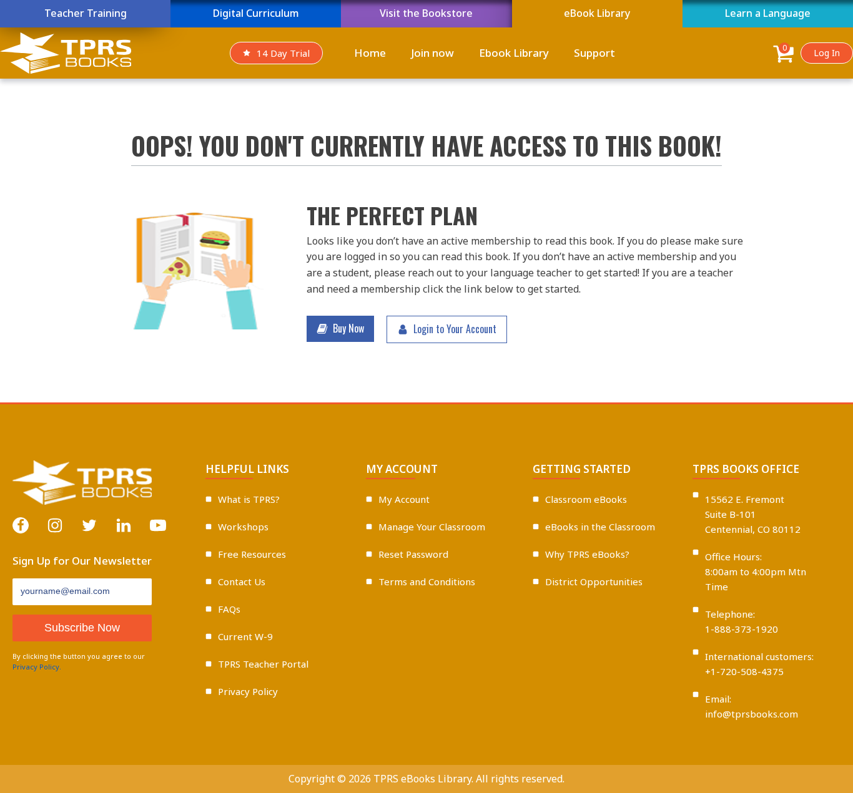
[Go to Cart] (783, 55)
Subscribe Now (82, 627)
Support (594, 53)
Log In (827, 53)
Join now (432, 53)
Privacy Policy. (36, 666)
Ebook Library (514, 53)
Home (370, 53)
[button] (340, 329)
